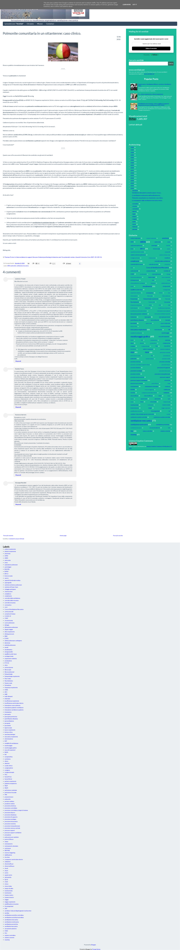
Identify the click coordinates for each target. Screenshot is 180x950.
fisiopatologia (134, 299)
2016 (132, 173)
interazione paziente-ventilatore (139, 314)
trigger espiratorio (166, 408)
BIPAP (132, 248)
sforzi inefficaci (134, 396)
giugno (134, 216)
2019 (132, 165)
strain (132, 401)
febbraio (135, 226)
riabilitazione (167, 389)
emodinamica (147, 286)
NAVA (132, 340)
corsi (132, 267)
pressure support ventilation (139, 380)
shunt (169, 395)
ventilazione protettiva (162, 424)
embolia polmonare (165, 283)
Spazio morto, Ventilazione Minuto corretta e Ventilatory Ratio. (154, 85)
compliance (167, 258)
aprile (134, 221)
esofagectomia (166, 289)
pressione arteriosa (136, 361)
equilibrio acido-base (137, 289)
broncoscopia (156, 249)
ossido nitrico (153, 343)
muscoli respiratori (164, 336)
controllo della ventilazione (162, 261)
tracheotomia (134, 405)
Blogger (93, 944)
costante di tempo (150, 271)
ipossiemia (134, 323)
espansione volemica (136, 292)
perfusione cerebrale (165, 352)
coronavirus (167, 264)
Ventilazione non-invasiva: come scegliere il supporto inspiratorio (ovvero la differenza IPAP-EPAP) (153, 104)
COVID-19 (167, 271)
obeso (132, 343)
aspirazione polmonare (136, 245)
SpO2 (169, 398)
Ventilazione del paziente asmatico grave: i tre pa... (146, 193)
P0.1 (157, 346)
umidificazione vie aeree (136, 411)
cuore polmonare (156, 274)
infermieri (147, 308)
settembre (135, 209)
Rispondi (18, 361)
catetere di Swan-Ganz (164, 255)
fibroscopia (150, 296)
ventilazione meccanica (22, 266)
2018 (132, 168)
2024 (132, 152)
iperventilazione (155, 320)
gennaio (134, 229)
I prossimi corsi (13, 24)
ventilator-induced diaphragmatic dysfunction (142, 414)
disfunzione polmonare (136, 277)
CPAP (132, 274)
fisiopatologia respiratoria (150, 299)
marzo (134, 224)
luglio (134, 214)
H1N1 (150, 305)
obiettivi (142, 343)
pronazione (167, 380)
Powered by (147, 55)
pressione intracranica (164, 370)
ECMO (168, 280)
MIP (169, 329)
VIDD (169, 427)
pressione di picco (166, 364)
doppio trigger (151, 277)
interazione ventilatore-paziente (162, 313)
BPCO (142, 249)
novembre (135, 204)
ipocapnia (167, 320)
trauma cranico (166, 405)
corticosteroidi (134, 271)
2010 (132, 188)
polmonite (13, 266)
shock (160, 396)
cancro (168, 248)
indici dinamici (134, 308)
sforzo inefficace (148, 396)
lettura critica (134, 326)
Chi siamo (30, 24)
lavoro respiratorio (165, 323)
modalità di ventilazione (136, 333)
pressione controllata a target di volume (140, 364)
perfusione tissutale (136, 355)
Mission (40, 24)
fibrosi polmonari (166, 296)
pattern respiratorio (148, 349)
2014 (132, 178)
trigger (150, 408)
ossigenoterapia (145, 346)
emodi (132, 286)
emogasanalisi (166, 286)
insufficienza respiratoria (164, 308)
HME (169, 305)
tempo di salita (167, 401)
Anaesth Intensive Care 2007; (84, 257)
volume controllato (147, 431)
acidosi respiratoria (136, 238)
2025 (132, 150)
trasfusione (150, 405)
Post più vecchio (118, 535)
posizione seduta (166, 358)
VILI (132, 431)
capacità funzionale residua (137, 252)
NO (142, 340)
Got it (135, 4)
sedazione (166, 392)
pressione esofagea (136, 371)
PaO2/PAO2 (133, 349)
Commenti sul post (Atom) (16, 538)
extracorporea (134, 296)
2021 (132, 160)
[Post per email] (28, 263)
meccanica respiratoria (139, 330)
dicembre (135, 190)
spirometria (158, 399)
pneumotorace (166, 355)
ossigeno (133, 346)
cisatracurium (152, 258)
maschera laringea (165, 326)
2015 (132, 175)
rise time (133, 392)
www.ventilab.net (149, 74)
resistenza (167, 386)
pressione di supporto (163, 367)
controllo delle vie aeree (137, 264)
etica (169, 292)
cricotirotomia (143, 274)
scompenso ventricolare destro (149, 392)
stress (142, 402)
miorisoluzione (158, 329)
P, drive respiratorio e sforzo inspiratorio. (150, 94)
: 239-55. (99, 257)
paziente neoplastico (165, 349)
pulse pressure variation (137, 383)
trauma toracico (135, 408)
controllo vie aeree (153, 264)
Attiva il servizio (151, 48)
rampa (168, 383)
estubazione (149, 293)
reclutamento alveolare (151, 386)
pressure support (165, 377)
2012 (132, 183)
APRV (132, 242)
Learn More (127, 4)
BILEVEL (168, 245)
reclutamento (135, 386)
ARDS (8, 266)
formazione (167, 302)
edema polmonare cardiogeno (138, 283)
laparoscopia (149, 323)
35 (95, 257)
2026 (132, 147)
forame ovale (152, 302)
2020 (132, 163)
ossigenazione (166, 343)
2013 (132, 180)
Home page (63, 535)
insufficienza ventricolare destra (139, 311)
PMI (152, 355)
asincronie (158, 242)
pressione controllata (164, 361)
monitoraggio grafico (140, 336)
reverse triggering (149, 389)
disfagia (168, 274)
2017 (132, 170)
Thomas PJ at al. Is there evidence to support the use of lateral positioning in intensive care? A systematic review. (39, 257)
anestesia (165, 238)
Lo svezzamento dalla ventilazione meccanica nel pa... (147, 200)
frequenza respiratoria (136, 305)
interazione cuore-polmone (163, 311)
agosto (134, 211)
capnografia (167, 252)
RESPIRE (133, 389)
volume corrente (165, 431)
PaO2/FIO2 (167, 346)
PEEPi (147, 352)
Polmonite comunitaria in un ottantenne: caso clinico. (147, 198)
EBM (153, 280)
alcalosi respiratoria (151, 238)
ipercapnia (148, 317)
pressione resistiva (135, 374)
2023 (132, 155)
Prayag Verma (96, 949)
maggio (134, 219)
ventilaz (168, 414)
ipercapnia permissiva (164, 317)
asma (168, 242)
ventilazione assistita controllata (139, 417)
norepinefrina (154, 340)
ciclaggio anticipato (135, 258)
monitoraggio (165, 333)
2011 (132, 185)
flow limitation (135, 302)
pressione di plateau (136, 367)
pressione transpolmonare (162, 374)
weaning (133, 435)
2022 (132, 157)
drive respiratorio (166, 277)
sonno (132, 398)
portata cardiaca (150, 358)
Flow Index (167, 299)
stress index (153, 402)
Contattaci (50, 24)
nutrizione (167, 340)
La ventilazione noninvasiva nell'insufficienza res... (146, 195)
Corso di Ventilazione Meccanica (157, 268)
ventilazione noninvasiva (139, 425)
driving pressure (135, 280)
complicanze (135, 261)
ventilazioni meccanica (136, 427)
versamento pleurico (154, 428)
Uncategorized (155, 411)
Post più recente (8, 535)
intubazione (134, 317)
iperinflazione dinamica (137, 320)
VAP (169, 411)
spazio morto (144, 399)
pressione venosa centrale (137, 377)
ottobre (134, 206)
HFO (160, 305)
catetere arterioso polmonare (138, 255)
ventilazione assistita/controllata (162, 417)
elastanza (153, 283)
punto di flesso (155, 383)
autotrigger (154, 245)
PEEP (132, 352)
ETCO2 (160, 292)
